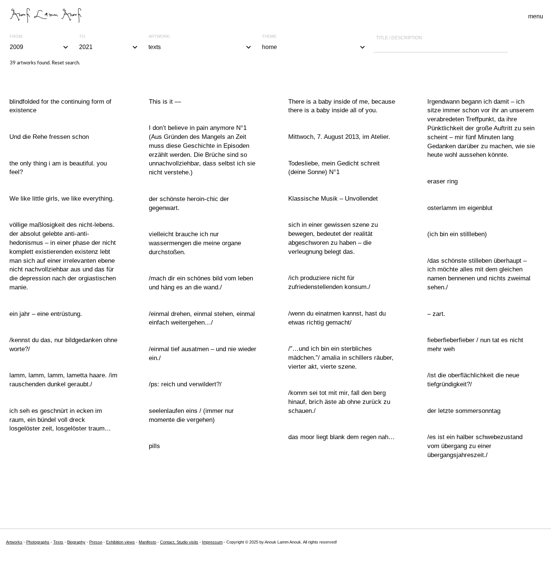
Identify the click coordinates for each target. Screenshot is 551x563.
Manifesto (147, 542)
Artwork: (159, 36)
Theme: (269, 36)
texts (200, 47)
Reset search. (66, 63)
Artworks (14, 542)
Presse (95, 542)
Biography (76, 542)
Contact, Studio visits (179, 542)
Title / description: (399, 38)
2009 (40, 47)
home (314, 47)
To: (82, 36)
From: (16, 36)
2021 (109, 47)
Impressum (212, 542)
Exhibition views (120, 542)
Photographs (37, 542)
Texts (58, 542)
